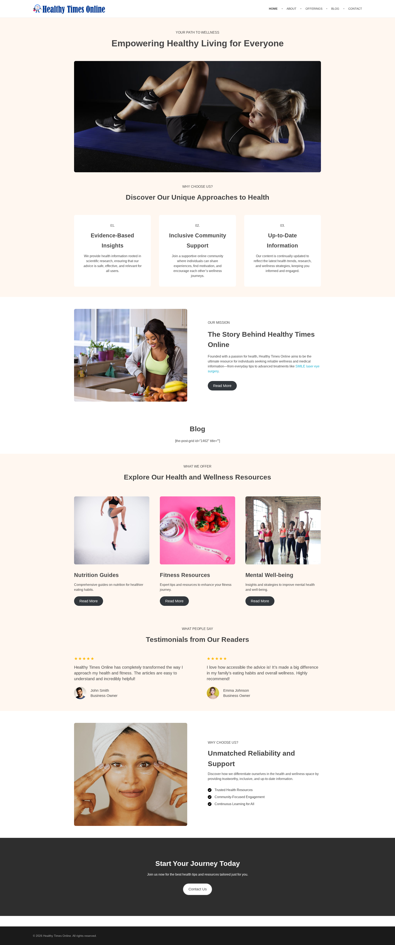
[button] (198, 889)
